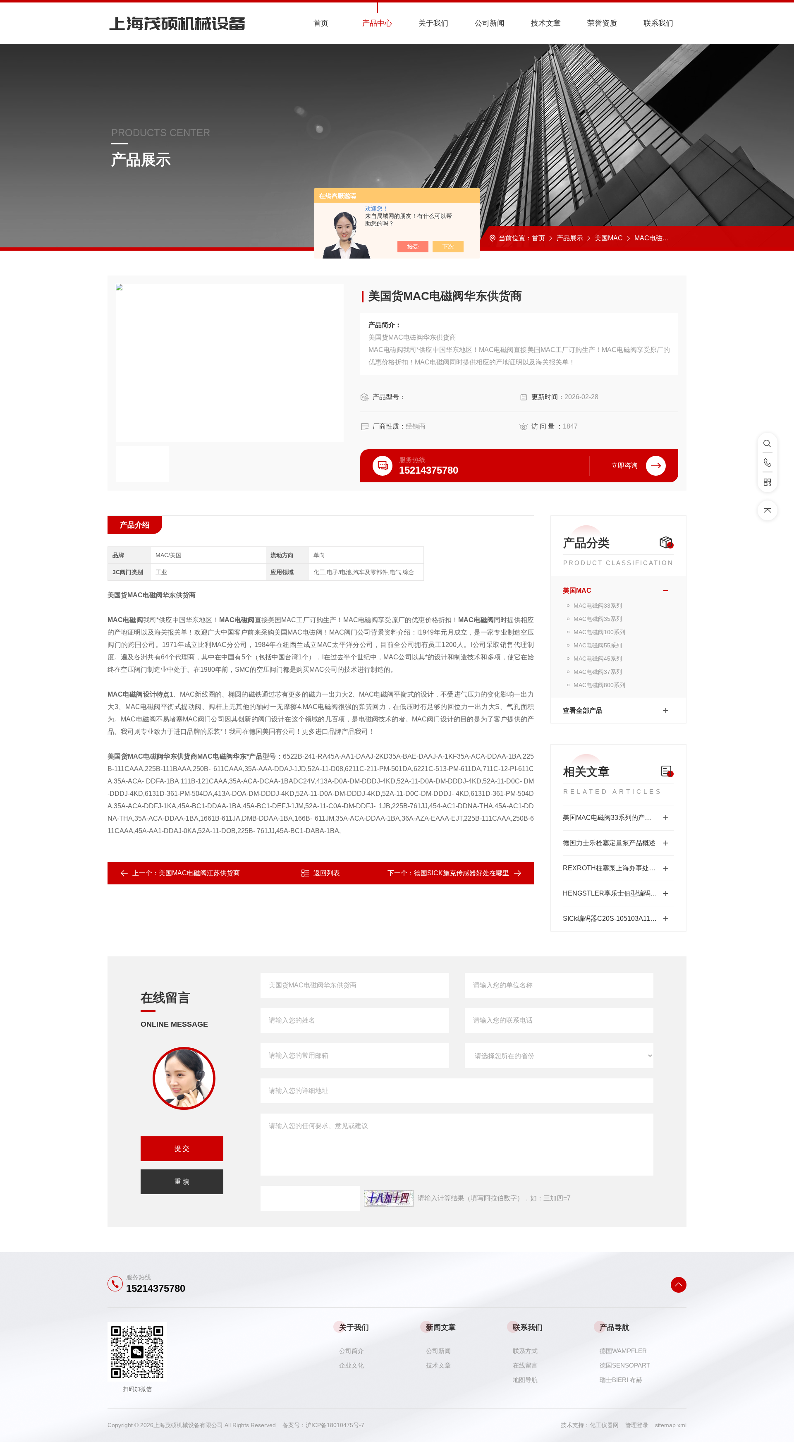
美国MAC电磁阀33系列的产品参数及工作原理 (618, 817)
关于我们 (433, 23)
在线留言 (525, 1365)
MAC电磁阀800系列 (599, 685)
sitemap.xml (670, 1425)
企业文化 (351, 1365)
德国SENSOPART (625, 1365)
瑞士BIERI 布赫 (621, 1379)
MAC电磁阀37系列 (598, 671)
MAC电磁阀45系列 (598, 658)
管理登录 (636, 1425)
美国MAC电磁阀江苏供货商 (199, 873)
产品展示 (570, 238)
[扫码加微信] (767, 482)
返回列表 (326, 873)
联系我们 (658, 23)
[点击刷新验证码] (389, 1198)
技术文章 (546, 23)
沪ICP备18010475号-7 (335, 1425)
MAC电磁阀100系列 (599, 632)
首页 (320, 23)
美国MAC (609, 238)
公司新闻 (490, 23)
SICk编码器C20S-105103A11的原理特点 (618, 918)
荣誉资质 (602, 23)
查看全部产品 (583, 710)
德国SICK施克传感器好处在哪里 (461, 873)
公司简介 (351, 1350)
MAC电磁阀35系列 (598, 619)
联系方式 (525, 1350)
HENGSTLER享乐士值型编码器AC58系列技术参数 (618, 893)
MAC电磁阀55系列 (598, 645)
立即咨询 (624, 465)
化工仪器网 (607, 1425)
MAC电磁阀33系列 (662, 238)
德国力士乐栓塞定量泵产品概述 (609, 842)
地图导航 (525, 1379)
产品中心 (377, 23)
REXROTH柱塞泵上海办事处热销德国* (618, 868)
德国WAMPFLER (623, 1350)
